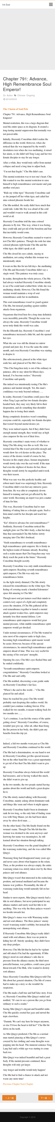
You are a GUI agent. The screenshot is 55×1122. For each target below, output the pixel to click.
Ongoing (30, 95)
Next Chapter (26, 1083)
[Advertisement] (27, 39)
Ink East (6, 4)
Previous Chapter (11, 1083)
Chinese (21, 95)
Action (10, 95)
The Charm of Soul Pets (15, 109)
